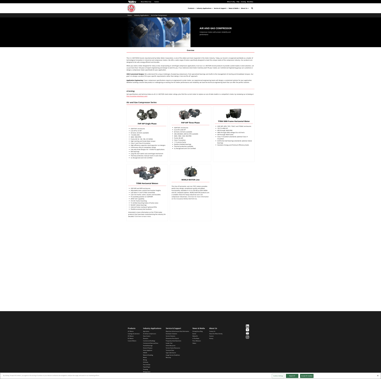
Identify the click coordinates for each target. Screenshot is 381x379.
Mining (145, 360)
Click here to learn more (143, 216)
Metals (145, 357)
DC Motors (131, 336)
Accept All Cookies (306, 376)
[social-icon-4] (247, 337)
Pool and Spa (146, 364)
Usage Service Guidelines (173, 355)
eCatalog (243, 2)
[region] (190, 376)
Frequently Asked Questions (173, 341)
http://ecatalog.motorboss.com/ (137, 96)
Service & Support (220, 8)
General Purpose (147, 348)
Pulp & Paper (146, 367)
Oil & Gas (145, 362)
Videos (194, 343)
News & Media (233, 8)
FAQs (238, 2)
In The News (195, 338)
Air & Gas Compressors (159, 15)
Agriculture (146, 331)
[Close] (378, 375)
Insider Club (169, 343)
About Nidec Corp (146, 2)
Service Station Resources (173, 348)
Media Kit (195, 336)
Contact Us (212, 331)
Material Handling (148, 355)
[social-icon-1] (247, 326)
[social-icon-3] (247, 334)
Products (191, 8)
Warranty (168, 357)
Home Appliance (147, 350)
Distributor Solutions (171, 334)
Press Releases (196, 341)
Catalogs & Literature (134, 334)
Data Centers (146, 336)
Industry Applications (204, 8)
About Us (244, 8)
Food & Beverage (148, 345)
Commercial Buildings (149, 341)
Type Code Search (171, 353)
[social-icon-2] (247, 330)
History (211, 338)
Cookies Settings (278, 376)
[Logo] (132, 2)
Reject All (292, 376)
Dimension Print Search (172, 338)
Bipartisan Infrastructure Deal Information (177, 331)
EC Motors (131, 338)
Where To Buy (231, 2)
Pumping (145, 369)
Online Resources (170, 345)
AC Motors (131, 331)
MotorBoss (250, 2)
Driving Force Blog (197, 331)
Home (129, 15)
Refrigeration (146, 372)
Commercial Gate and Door (150, 343)
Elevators (145, 338)
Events (194, 334)
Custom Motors (132, 341)
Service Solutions (170, 336)
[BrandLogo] (131, 8)
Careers (156, 2)
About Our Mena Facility (215, 334)
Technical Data (170, 350)
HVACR (145, 353)
